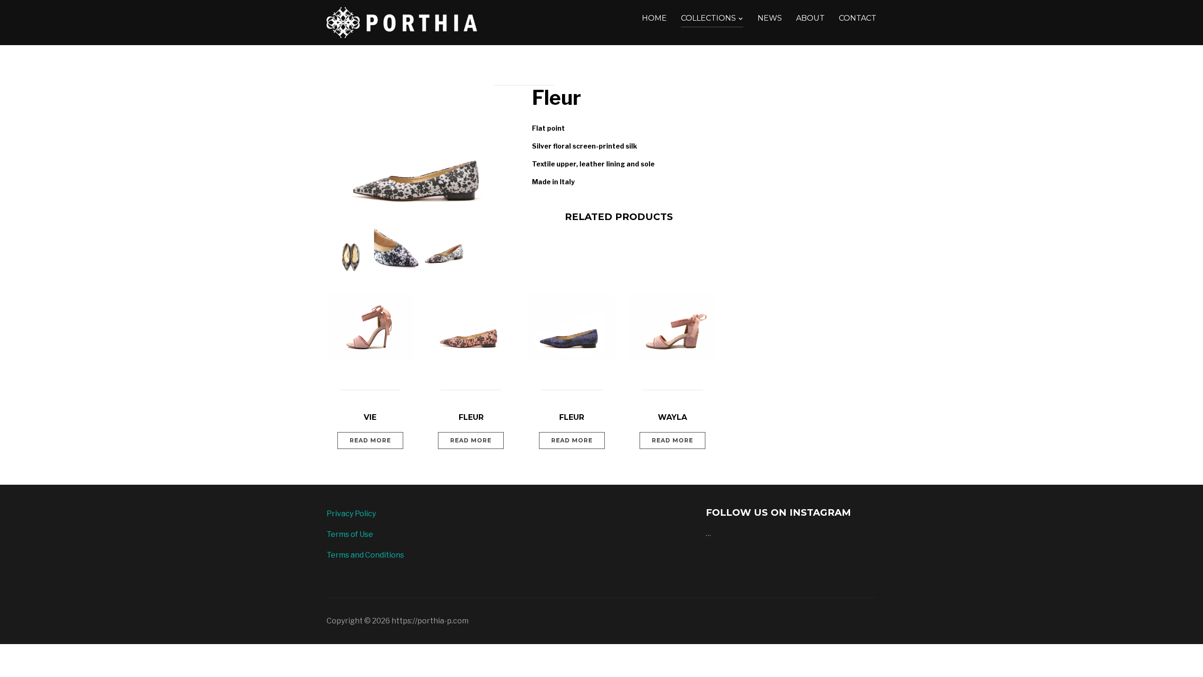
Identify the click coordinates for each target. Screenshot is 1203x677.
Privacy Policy (351, 513)
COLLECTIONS (708, 18)
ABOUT (810, 18)
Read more (370, 440)
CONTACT (857, 18)
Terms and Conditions (365, 555)
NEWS (770, 18)
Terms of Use (350, 534)
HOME (654, 18)
